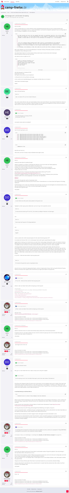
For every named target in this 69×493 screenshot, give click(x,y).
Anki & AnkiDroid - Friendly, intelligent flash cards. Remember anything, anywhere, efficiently (33, 297)
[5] (16, 41)
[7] (16, 43)
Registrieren (63, 1)
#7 (66, 274)
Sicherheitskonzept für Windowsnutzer (34, 320)
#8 (66, 302)
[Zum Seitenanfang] (67, 491)
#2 (66, 88)
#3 (66, 109)
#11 (66, 359)
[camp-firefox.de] (34, 7)
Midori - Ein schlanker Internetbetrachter (23, 293)
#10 (66, 341)
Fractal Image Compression (20, 295)
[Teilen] (67, 20)
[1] (16, 35)
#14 (66, 471)
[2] (16, 38)
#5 (66, 157)
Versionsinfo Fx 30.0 (19, 291)
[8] (16, 44)
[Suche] (68, 2)
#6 (66, 194)
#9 (66, 325)
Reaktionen (4, 314)
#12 (66, 423)
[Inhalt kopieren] (65, 33)
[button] (64, 59)
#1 (66, 23)
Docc (17, 177)
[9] (16, 47)
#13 (66, 446)
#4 (66, 127)
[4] (16, 40)
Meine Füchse (17, 320)
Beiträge (3, 35)
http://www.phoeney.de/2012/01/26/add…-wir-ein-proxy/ (26, 314)
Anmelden (57, 1)
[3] (16, 39)
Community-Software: (34, 491)
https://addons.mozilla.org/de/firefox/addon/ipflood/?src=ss (27, 173)
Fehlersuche (22, 320)
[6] (16, 42)
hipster (7, 17)
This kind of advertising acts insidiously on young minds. (26, 296)
